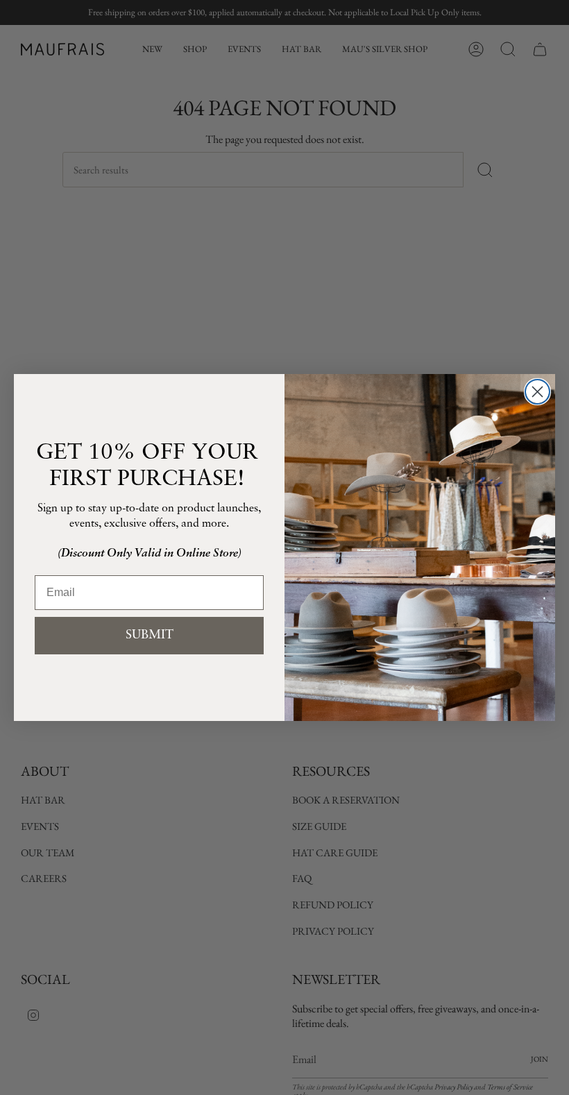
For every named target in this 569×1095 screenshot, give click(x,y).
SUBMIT (149, 635)
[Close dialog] (537, 392)
